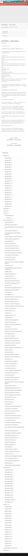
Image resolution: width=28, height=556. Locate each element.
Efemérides (5, 208)
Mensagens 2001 (8, 472)
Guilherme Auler (8, 317)
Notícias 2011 (8, 532)
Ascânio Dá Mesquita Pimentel (11, 248)
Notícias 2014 (8, 538)
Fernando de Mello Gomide (11, 299)
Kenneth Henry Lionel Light (11, 361)
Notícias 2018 (8, 543)
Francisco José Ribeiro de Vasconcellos (13, 306)
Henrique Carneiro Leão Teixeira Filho (13, 331)
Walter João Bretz (8, 463)
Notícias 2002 (8, 511)
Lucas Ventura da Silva (10, 368)
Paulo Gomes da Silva (9, 413)
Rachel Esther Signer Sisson (11, 435)
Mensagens (6, 467)
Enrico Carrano (8, 292)
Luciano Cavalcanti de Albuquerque (12, 370)
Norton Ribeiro (8, 404)
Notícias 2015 (8, 541)
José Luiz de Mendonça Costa (11, 354)
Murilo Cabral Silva (9, 399)
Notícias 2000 (8, 506)
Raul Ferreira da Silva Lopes (11, 437)
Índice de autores (7, 220)
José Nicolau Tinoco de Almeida (11, 356)
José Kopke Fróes (8, 352)
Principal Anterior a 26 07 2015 (9, 548)
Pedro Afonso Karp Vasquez (11, 424)
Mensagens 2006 (8, 483)
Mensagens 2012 (8, 495)
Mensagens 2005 (8, 481)
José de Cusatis (8, 349)
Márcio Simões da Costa (10, 385)
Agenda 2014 (7, 190)
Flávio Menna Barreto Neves (11, 301)
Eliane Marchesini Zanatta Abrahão (12, 287)
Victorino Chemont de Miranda (11, 460)
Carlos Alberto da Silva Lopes (11, 255)
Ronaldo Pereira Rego (9, 442)
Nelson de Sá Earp (9, 401)
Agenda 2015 (7, 192)
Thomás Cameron (9, 453)
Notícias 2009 (8, 527)
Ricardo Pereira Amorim (10, 440)
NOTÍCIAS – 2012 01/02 (9, 41)
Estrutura (5, 211)
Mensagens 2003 (8, 476)
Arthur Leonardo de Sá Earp (11, 245)
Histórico (5, 213)
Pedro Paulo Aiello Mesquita (11, 430)
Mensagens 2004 (8, 479)
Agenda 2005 (7, 169)
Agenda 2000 (7, 158)
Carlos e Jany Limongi (9, 257)
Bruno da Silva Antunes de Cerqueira (13, 252)
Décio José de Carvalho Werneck (12, 280)
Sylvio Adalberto (8, 446)
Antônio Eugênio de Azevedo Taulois (13, 236)
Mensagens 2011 (8, 492)
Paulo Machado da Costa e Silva (12, 417)
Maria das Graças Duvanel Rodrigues (13, 390)
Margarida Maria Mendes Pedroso (12, 388)
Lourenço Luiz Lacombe (10, 365)
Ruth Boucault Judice (9, 444)
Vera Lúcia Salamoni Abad (10, 458)
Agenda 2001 (7, 160)
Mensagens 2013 (8, 497)
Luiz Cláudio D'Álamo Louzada (11, 377)
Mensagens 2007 (8, 486)
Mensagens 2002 (8, 474)
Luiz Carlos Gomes (9, 375)
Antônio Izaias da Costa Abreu (11, 239)
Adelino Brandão (8, 222)
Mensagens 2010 (8, 490)
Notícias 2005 (8, 518)
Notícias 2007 (8, 522)
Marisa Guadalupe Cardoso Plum (12, 394)
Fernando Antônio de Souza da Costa (13, 296)
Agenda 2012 (7, 185)
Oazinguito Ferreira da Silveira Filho (12, 406)
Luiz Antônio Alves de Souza (11, 372)
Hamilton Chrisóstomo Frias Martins (12, 324)
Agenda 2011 (7, 183)
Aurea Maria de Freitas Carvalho (12, 250)
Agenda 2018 (7, 199)
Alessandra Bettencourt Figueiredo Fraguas (14, 227)
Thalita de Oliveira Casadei (11, 449)
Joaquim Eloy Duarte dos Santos (12, 342)
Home (2, 27)
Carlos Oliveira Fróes (9, 259)
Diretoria (8, 217)
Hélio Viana (7, 326)
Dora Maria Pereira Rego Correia (12, 283)
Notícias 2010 (8, 529)
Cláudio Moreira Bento (10, 273)
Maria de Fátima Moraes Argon (11, 392)
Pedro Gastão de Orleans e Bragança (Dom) (14, 427)
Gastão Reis (7, 313)
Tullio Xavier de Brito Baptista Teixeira (13, 456)
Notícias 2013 (8, 536)
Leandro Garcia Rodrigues (10, 363)
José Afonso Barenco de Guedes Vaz (13, 347)
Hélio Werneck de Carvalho (11, 329)
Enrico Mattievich (8, 294)
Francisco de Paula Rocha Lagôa (12, 303)
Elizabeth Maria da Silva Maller (11, 290)
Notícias (6, 27)
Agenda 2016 (7, 194)
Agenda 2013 (7, 187)
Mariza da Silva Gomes (10, 397)
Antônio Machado (9, 241)
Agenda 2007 (7, 174)
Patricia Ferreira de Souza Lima (11, 411)
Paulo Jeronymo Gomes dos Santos (12, 415)
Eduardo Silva (8, 285)
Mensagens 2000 (8, 469)
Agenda (5, 155)
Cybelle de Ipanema (9, 276)
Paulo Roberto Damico (10, 420)
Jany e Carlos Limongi (9, 336)
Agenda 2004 (7, 167)
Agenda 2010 (7, 181)
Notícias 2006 (8, 520)
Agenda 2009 (7, 178)
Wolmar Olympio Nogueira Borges (12, 465)
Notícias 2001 (8, 509)
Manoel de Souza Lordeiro (10, 379)
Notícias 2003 (8, 513)
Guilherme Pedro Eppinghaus (11, 319)
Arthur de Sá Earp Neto (10, 243)
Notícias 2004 (8, 515)
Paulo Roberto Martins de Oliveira (12, 422)
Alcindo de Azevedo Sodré (10, 224)
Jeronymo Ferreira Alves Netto (11, 340)
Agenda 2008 (7, 176)
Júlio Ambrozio (8, 359)
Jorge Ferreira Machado (10, 345)
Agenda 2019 (7, 201)
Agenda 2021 (7, 206)
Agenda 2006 (7, 171)
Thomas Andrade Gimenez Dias (12, 451)
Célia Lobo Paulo (8, 265)
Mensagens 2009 (8, 488)
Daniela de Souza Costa (10, 278)
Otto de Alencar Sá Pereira (10, 408)
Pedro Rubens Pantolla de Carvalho (12, 433)
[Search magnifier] (27, 4)
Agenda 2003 (7, 164)
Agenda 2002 (7, 162)
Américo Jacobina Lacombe (11, 230)
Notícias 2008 (8, 525)
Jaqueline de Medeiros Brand (11, 338)
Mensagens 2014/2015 (10, 499)
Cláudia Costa (8, 271)
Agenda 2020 (7, 204)
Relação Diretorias (9, 215)
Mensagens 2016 (8, 502)
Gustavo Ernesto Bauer (10, 322)
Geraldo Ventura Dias (9, 315)
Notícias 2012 (8, 534)
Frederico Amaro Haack (10, 308)
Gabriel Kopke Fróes (9, 310)
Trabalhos (5, 550)
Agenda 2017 (7, 197)
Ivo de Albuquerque (9, 333)
